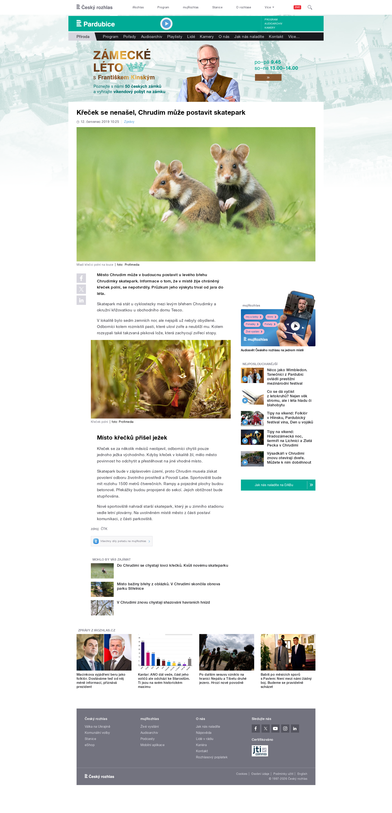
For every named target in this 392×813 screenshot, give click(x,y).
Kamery (270, 27)
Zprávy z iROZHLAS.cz (96, 630)
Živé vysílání (252, 331)
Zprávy (129, 122)
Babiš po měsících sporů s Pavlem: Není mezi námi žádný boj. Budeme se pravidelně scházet (286, 681)
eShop (90, 745)
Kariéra (201, 745)
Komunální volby (97, 733)
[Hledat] (309, 7)
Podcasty (147, 739)
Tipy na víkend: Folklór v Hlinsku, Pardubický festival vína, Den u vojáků (290, 417)
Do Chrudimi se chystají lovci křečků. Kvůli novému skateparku (172, 565)
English (302, 773)
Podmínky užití (283, 773)
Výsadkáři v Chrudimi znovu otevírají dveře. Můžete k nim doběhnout (289, 457)
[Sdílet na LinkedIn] (81, 300)
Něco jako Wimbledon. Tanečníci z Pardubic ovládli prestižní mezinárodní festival (287, 376)
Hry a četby (252, 316)
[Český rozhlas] (94, 7)
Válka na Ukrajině (97, 727)
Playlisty (174, 36)
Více (294, 36)
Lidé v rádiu (205, 739)
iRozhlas (138, 7)
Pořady (129, 36)
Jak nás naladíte (249, 36)
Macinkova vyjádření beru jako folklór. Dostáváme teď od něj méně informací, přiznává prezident (101, 681)
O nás (224, 36)
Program (163, 7)
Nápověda (204, 733)
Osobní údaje (260, 773)
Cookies (241, 773)
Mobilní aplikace (152, 745)
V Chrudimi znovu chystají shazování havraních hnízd (163, 602)
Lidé (191, 36)
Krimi (270, 316)
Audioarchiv (273, 23)
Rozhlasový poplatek (211, 757)
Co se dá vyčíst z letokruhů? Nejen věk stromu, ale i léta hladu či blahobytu (289, 398)
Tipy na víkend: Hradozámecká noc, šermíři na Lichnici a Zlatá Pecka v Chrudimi (289, 438)
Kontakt (276, 36)
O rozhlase (243, 7)
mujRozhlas (191, 7)
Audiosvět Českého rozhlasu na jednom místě (272, 350)
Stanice (217, 7)
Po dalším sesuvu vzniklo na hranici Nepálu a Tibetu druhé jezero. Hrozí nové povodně (223, 679)
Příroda (83, 36)
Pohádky (250, 324)
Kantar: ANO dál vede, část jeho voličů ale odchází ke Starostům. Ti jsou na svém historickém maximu (164, 681)
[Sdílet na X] (81, 289)
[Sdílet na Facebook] (81, 278)
